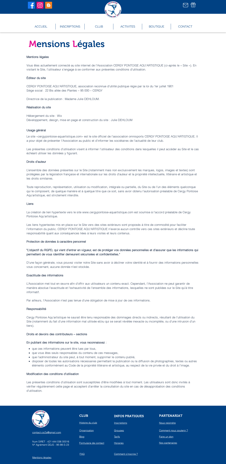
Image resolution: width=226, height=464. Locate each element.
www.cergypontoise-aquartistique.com (107, 212)
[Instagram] (40, 5)
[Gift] (193, 4)
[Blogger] (48, 5)
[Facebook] (31, 5)
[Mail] (185, 5)
